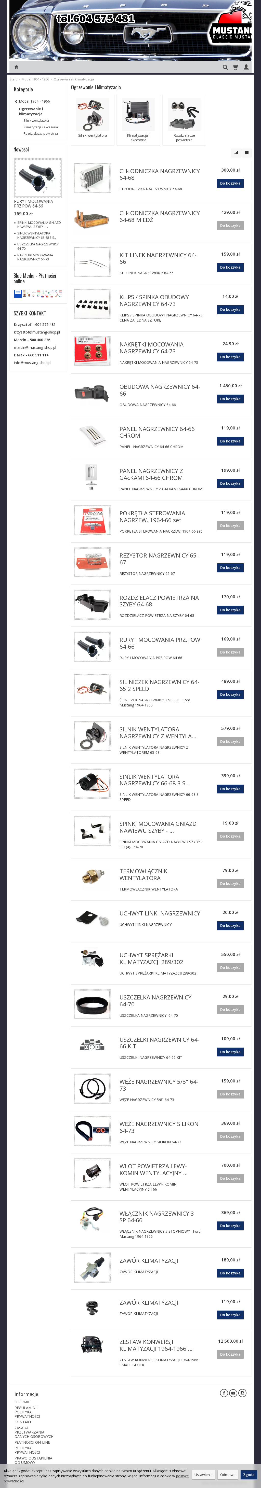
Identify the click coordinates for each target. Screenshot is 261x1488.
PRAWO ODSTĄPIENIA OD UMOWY (33, 1460)
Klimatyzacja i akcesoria (138, 137)
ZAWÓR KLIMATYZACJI (149, 1260)
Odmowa (228, 1474)
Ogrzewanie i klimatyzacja (31, 111)
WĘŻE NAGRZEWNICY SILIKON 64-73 (159, 1127)
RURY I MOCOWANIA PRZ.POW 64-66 (160, 643)
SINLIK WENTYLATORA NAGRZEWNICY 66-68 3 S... (155, 780)
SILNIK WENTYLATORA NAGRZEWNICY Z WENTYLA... (158, 732)
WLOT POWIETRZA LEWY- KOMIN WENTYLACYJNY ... (154, 1169)
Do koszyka (230, 183)
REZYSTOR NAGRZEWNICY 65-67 (159, 558)
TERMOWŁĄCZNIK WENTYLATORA (143, 874)
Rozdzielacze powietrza (184, 137)
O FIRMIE (22, 1401)
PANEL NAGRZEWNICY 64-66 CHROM (157, 432)
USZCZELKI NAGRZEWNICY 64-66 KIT (159, 1043)
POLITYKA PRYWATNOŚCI (27, 1450)
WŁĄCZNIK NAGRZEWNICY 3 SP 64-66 (157, 1216)
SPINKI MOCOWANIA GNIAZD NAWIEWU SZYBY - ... (158, 827)
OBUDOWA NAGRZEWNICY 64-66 (160, 390)
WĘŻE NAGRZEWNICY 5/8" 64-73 (159, 1085)
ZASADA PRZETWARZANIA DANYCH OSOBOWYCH (34, 1432)
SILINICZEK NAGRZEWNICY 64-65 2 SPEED (159, 685)
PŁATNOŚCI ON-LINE (32, 1442)
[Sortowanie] (236, 153)
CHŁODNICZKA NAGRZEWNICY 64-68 (160, 174)
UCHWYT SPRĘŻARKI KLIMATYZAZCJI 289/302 (151, 958)
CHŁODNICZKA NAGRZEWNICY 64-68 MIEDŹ (160, 216)
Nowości (21, 149)
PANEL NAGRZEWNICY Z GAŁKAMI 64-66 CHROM (151, 474)
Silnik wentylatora (92, 135)
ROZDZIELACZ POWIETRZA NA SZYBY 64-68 (159, 601)
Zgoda (249, 1474)
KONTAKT (23, 1422)
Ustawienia (203, 1474)
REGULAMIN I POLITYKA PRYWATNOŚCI (27, 1412)
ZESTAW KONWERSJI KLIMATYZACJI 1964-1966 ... (156, 1345)
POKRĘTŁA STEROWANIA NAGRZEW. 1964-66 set (152, 516)
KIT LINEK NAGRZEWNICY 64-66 (158, 258)
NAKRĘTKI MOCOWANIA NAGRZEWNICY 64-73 (152, 347)
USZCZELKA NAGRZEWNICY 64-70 (155, 1000)
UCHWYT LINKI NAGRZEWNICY (160, 913)
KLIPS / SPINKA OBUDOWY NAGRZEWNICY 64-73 (154, 300)
